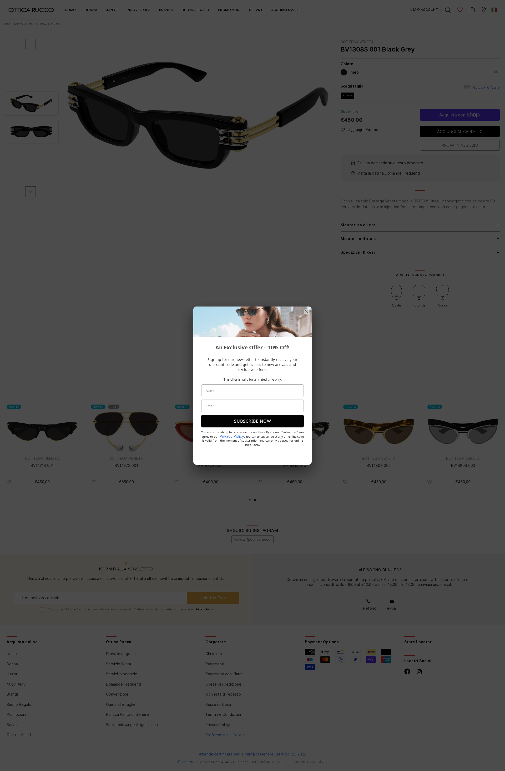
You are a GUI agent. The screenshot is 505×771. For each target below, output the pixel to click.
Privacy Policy (232, 436)
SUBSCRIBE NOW (252, 421)
